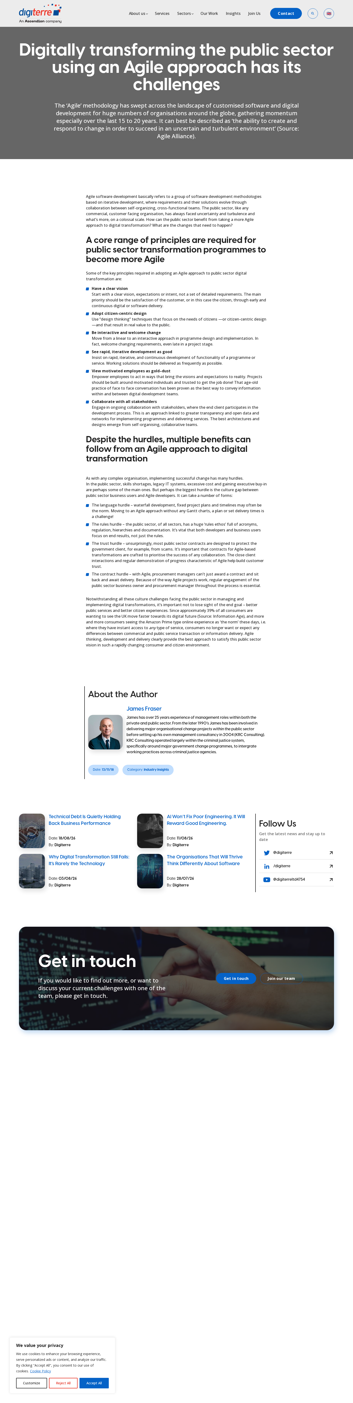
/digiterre (281, 866)
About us (137, 13)
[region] (62, 1365)
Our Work (209, 13)
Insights (233, 13)
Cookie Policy (40, 1371)
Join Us (254, 13)
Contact (286, 13)
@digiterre (282, 853)
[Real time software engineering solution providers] (46, 13)
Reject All (63, 1383)
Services (162, 13)
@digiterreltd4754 (289, 880)
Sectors (184, 13)
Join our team (281, 978)
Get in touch (236, 978)
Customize (31, 1383)
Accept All (94, 1383)
